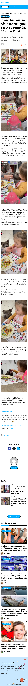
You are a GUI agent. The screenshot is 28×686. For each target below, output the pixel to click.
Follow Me (14, 467)
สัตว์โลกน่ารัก (9, 13)
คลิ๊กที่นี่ (11, 429)
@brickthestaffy (7, 411)
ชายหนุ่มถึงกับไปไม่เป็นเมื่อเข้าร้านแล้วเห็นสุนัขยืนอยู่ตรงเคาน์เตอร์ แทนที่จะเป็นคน (19, 502)
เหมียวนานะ (7, 553)
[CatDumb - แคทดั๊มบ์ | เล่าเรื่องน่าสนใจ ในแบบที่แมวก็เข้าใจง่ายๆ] (5, 2)
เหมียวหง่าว (7, 618)
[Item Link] (14, 535)
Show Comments (14, 516)
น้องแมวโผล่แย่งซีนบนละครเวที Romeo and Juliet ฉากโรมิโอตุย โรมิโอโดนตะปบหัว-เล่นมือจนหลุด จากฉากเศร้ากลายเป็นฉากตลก (14, 577)
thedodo (6, 435)
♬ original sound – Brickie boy (12, 425)
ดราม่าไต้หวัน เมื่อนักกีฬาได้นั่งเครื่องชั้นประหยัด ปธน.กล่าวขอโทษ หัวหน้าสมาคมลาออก (18, 490)
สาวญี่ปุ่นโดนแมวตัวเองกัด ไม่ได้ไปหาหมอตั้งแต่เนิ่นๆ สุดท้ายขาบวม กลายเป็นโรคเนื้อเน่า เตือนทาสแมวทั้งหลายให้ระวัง (14, 548)
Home (2, 13)
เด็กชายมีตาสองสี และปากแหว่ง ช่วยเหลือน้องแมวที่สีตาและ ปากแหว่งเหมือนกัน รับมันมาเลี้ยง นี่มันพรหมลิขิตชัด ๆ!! (13, 646)
